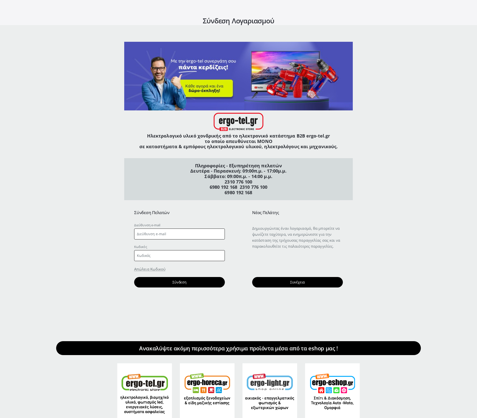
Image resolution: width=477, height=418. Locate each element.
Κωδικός (140, 246)
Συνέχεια (297, 282)
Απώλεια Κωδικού (150, 269)
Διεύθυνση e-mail (147, 225)
